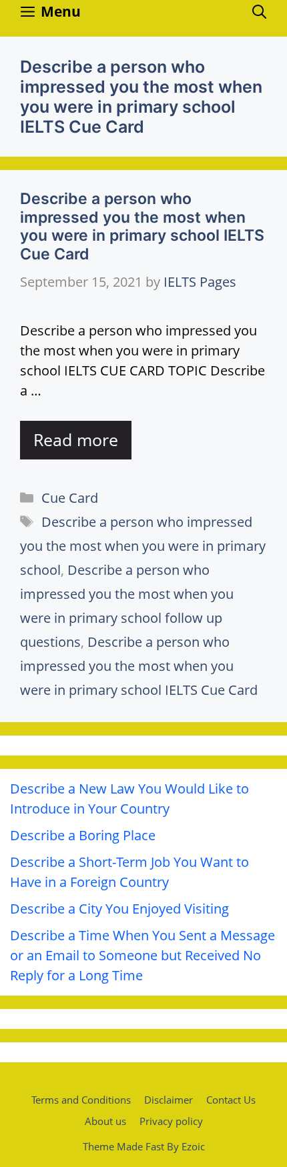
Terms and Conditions (81, 1099)
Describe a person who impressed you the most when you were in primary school (143, 546)
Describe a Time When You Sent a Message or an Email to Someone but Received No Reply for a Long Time (142, 955)
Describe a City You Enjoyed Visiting (119, 909)
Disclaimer (168, 1099)
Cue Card (69, 498)
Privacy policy (171, 1121)
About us (105, 1121)
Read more (75, 439)
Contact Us (231, 1099)
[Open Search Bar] (259, 11)
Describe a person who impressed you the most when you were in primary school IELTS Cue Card (142, 226)
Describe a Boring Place (83, 835)
